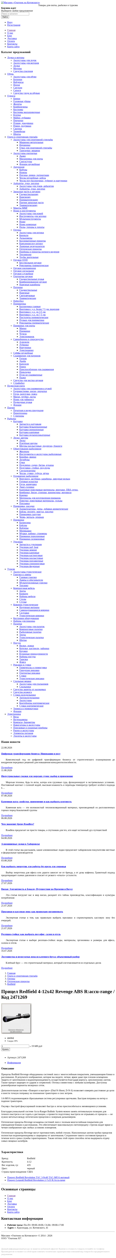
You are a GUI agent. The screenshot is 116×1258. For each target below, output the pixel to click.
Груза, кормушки (28, 484)
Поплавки (24, 503)
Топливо (23, 585)
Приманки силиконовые (32, 539)
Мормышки (25, 530)
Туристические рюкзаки (31, 678)
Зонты (22, 591)
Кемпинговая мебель (24, 588)
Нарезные (24, 292)
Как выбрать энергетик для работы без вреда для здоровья (33, 866)
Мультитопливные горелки (33, 582)
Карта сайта (13, 46)
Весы (16, 716)
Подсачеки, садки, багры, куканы (36, 465)
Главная (11, 30)
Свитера (17, 128)
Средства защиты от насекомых (29, 689)
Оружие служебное (23, 273)
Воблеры (24, 528)
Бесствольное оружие (30, 262)
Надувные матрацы (29, 607)
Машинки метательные (31, 142)
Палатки (17, 623)
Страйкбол (18, 383)
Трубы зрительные (29, 257)
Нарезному (25, 197)
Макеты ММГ (20, 208)
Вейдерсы (18, 82)
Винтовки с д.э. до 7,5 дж (32, 314)
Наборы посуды (27, 656)
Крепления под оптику (31, 243)
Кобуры (23, 169)
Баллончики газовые (30, 306)
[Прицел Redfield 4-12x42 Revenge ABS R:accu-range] (16, 1033)
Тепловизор (25, 254)
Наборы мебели (27, 596)
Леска (22, 440)
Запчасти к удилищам (30, 544)
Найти (5, 17)
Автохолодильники (29, 697)
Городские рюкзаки (29, 670)
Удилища (18, 541)
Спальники (25, 686)
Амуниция (18, 167)
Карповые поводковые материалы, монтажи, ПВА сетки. (48, 489)
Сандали (17, 87)
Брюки (16, 98)
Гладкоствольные (28, 290)
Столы (22, 599)
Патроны (18, 287)
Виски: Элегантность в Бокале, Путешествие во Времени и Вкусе (37, 889)
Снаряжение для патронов (26, 355)
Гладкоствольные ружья (31, 279)
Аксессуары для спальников (33, 684)
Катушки (18, 421)
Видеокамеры (20, 719)
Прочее (11, 407)
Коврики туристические (25, 604)
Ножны (23, 172)
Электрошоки (26, 350)
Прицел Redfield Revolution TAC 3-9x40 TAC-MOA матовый (38, 1177)
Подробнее (7, 767)
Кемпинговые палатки (31, 629)
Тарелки (23, 659)
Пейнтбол (18, 301)
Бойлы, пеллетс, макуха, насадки (36, 511)
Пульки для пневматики (31, 320)
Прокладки (25, 372)
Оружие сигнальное (23, 271)
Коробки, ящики (27, 457)
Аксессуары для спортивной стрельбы (33, 139)
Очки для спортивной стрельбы (35, 147)
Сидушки (24, 613)
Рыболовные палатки (30, 632)
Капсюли (24, 364)
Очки (22, 462)
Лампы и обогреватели (31, 580)
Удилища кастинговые (31, 555)
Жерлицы (24, 451)
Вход (9, 22)
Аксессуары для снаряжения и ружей (32, 388)
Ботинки (17, 79)
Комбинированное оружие (33, 282)
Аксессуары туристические (27, 571)
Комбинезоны (20, 106)
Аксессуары (25, 700)
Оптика (17, 230)
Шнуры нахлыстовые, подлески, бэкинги (40, 446)
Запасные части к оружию (26, 191)
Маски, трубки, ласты (24, 396)
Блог (9, 35)
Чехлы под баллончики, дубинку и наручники (43, 180)
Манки (22, 328)
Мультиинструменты (30, 219)
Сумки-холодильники (24, 695)
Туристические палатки (31, 637)
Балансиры (25, 522)
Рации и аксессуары (23, 730)
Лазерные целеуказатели (32, 246)
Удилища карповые (29, 552)
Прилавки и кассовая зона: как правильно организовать (32, 911)
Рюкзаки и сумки (22, 664)
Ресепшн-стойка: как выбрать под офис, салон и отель (31, 934)
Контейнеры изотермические (34, 703)
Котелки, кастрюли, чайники (34, 648)
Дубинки (24, 344)
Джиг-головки (26, 487)
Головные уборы (22, 101)
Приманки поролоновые (32, 536)
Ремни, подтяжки (22, 126)
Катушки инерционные (31, 429)
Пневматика (19, 303)
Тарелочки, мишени (29, 150)
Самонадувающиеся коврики (34, 610)
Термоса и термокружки (25, 708)
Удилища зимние (28, 550)
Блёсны (23, 525)
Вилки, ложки (26, 645)
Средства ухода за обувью (26, 93)
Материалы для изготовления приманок (40, 498)
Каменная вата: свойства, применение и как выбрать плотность (36, 801)
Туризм (11, 569)
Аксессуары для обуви (24, 76)
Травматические (27, 298)
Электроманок (26, 336)
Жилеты (17, 104)
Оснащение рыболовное (25, 476)
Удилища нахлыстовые (31, 558)
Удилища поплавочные (31, 561)
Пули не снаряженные (30, 375)
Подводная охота (16, 385)
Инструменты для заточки (32, 216)
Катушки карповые (29, 432)
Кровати (23, 593)
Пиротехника (20, 413)
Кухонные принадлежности (33, 654)
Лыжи (22, 156)
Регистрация (13, 25)
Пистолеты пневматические (33, 317)
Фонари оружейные (29, 164)
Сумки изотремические (31, 706)
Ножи (22, 221)
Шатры (23, 640)
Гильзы (23, 358)
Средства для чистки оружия (28, 380)
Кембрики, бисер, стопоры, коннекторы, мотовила (45, 492)
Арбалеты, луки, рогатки (26, 183)
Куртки (17, 115)
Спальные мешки (22, 681)
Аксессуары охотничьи (25, 153)
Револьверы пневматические (34, 323)
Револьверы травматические (34, 265)
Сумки (22, 675)
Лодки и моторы (15, 57)
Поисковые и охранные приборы (30, 727)
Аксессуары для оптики (31, 232)
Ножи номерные (27, 224)
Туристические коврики (31, 615)
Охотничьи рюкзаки (29, 673)
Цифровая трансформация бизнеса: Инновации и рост (30, 753)
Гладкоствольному (28, 194)
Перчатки (18, 120)
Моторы (17, 68)
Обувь (10, 74)
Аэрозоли (24, 342)
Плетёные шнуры (28, 443)
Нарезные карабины (29, 284)
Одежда (11, 96)
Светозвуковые (27, 295)
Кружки (23, 651)
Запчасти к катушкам (30, 424)
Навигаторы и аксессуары (26, 725)
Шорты (17, 134)
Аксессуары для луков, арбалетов (36, 186)
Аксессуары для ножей (31, 213)
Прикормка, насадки (23, 506)
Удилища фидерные (29, 566)
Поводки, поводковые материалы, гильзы (40, 500)
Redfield (11, 984)
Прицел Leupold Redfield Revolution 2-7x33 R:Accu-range (36, 1180)
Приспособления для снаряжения (36, 369)
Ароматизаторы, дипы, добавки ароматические (43, 509)
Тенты (22, 634)
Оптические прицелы (30, 249)
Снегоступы (25, 161)
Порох (22, 366)
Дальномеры (25, 238)
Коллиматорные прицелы (32, 241)
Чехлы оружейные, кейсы (32, 178)
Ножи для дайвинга (23, 399)
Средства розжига (22, 692)
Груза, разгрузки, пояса (25, 394)
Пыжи (22, 377)
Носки (16, 85)
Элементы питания (23, 733)
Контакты (12, 44)
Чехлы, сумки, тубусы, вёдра (34, 473)
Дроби (22, 361)
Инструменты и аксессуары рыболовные (40, 454)
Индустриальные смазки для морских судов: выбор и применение (37, 776)
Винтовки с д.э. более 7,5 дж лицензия (39, 309)
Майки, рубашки (22, 117)
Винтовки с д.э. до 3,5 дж (32, 312)
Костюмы (18, 109)
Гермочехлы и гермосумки (33, 667)
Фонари (17, 405)
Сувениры (18, 416)
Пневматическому (28, 199)
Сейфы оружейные (23, 353)
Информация (14, 1062)
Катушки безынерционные (33, 427)
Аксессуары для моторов (26, 63)
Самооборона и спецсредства (28, 339)
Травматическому (28, 205)
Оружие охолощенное (24, 268)
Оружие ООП (20, 260)
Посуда (17, 643)
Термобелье (19, 131)
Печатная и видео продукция (28, 410)
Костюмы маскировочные (26, 112)
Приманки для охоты (24, 325)
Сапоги (17, 90)
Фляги (22, 662)
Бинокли (23, 235)
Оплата (11, 41)
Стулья (22, 602)
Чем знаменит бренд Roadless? (17, 824)
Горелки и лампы (22, 574)
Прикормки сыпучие (30, 514)
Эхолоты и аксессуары (25, 736)
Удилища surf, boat (28, 547)
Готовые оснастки (28, 481)
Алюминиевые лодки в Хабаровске (20, 844)
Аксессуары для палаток (32, 626)
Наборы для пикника (24, 621)
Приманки (24, 331)
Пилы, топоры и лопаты (31, 227)
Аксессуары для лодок (24, 60)
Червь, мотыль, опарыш (31, 517)
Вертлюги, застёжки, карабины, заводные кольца (44, 478)
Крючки (23, 495)
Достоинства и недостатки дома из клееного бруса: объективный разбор (40, 956)
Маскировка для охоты (31, 158)
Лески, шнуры (20, 437)
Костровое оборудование (26, 618)
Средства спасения (23, 71)
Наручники (25, 347)
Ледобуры (24, 459)
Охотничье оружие (23, 276)
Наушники (24, 145)
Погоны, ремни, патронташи (34, 175)
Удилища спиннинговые (32, 563)
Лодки (16, 65)
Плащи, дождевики (23, 123)
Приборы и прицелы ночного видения (39, 251)
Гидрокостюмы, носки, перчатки (30, 391)
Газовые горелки (28, 577)
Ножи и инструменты (24, 210)
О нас (10, 33)
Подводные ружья (22, 402)
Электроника (14, 714)
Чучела (23, 334)
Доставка (12, 38)
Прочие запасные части (31, 202)
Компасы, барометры (24, 722)
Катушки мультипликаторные (34, 435)
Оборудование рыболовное (27, 448)
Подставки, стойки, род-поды (34, 468)
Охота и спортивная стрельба (22, 137)
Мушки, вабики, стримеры (33, 533)
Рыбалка (11, 418)
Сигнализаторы (27, 470)
